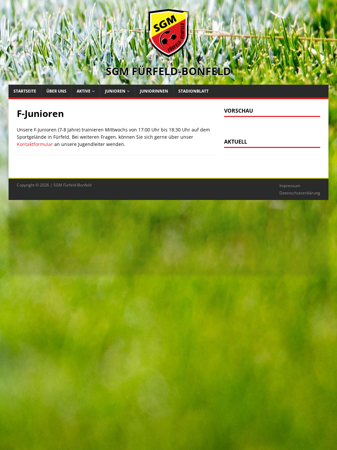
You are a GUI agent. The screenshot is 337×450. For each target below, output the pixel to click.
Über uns (56, 91)
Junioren (115, 91)
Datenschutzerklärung (299, 193)
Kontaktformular (35, 144)
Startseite (24, 91)
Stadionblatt (193, 91)
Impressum (289, 185)
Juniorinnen (154, 91)
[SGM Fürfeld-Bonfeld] (168, 54)
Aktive (84, 91)
